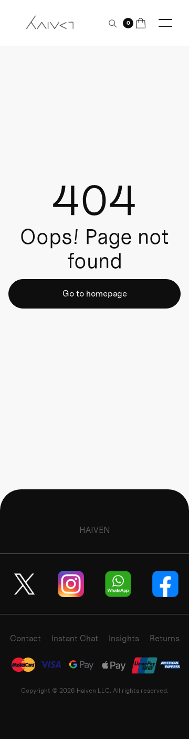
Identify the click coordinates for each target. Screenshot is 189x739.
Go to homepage (94, 293)
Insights (124, 638)
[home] (50, 22)
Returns (165, 638)
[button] (134, 23)
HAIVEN (94, 530)
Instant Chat (74, 638)
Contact (25, 638)
